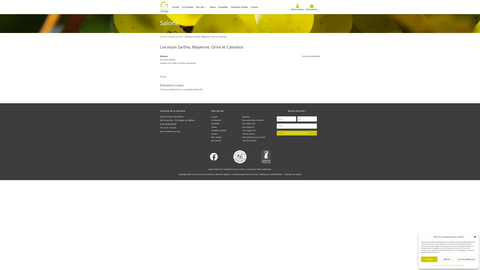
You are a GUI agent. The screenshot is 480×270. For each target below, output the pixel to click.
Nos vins (200, 7)
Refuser (447, 259)
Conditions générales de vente (245, 174)
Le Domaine (187, 7)
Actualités (223, 7)
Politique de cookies (438, 265)
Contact (254, 7)
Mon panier (311, 9)
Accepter (429, 259)
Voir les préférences (466, 259)
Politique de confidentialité (455, 265)
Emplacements (176, 36)
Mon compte (297, 9)
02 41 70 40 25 (170, 127)
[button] (475, 237)
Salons (213, 7)
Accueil (175, 7)
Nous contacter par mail (170, 131)
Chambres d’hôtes (239, 7)
